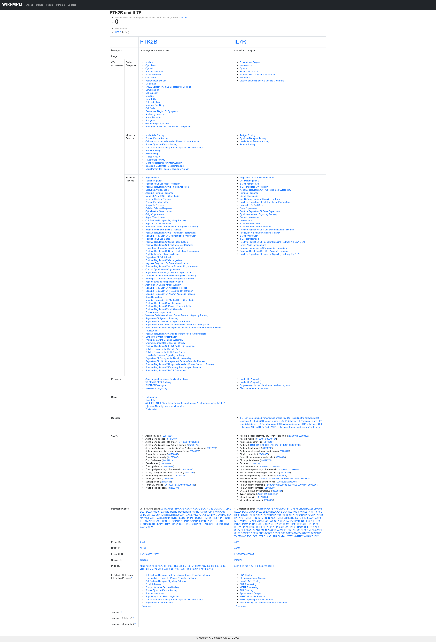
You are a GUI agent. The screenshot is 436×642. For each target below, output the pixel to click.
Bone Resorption (153, 296)
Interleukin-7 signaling (250, 379)
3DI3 (242, 566)
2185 (142, 542)
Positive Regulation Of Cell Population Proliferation (170, 232)
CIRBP (286, 508)
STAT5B (306, 533)
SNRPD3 (311, 530)
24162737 (184, 441)
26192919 (168, 460)
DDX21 (309, 508)
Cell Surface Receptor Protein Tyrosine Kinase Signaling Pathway (177, 575)
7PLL (197, 569)
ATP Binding (151, 153)
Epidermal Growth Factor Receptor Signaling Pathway (171, 226)
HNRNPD (296, 514)
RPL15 (300, 524)
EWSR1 (187, 511)
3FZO (161, 566)
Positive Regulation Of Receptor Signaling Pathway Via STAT (270, 254)
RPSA (292, 527)
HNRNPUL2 (281, 517)
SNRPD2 (301, 530)
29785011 (293, 435)
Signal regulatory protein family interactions (166, 379)
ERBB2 (171, 511)
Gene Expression (248, 208)
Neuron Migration (153, 180)
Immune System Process (158, 199)
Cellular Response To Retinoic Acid (162, 349)
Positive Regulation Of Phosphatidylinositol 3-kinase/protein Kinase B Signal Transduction (183, 329)
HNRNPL (238, 517)
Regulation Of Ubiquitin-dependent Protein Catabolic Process (175, 361)
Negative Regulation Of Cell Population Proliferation (170, 235)
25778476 (193, 444)
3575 (236, 542)
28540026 (194, 451)
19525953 (284, 478)
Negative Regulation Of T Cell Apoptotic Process (264, 251)
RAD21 (278, 524)
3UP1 (247, 566)
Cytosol (149, 68)
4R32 (154, 569)
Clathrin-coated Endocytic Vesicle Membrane (262, 80)
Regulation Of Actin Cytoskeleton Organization (168, 272)
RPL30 (245, 527)
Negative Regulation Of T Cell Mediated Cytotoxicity (265, 189)
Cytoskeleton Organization (158, 211)
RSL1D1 (308, 527)
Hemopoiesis (246, 220)
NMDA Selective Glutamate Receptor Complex (168, 86)
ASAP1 (188, 508)
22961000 (270, 487)
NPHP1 (189, 517)
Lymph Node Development (253, 244)
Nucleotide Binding (154, 135)
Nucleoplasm (246, 65)
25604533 (180, 484)
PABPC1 (281, 520)
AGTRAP (261, 508)
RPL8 (271, 527)
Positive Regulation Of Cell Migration (163, 260)
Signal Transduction (155, 217)
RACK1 (271, 524)
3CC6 (148, 566)
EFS (157, 511)
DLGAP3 (150, 511)
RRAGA (299, 527)
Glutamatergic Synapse (157, 123)
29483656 (166, 481)
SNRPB (283, 530)
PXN (203, 520)
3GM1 (191, 566)
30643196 (292, 484)
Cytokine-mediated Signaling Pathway (258, 214)
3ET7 (154, 566)
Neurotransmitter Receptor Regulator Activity (167, 168)
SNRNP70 (266, 530)
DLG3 (228, 508)
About (29, 4)
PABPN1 (299, 520)
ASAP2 (196, 508)
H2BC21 (244, 514)
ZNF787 (315, 536)
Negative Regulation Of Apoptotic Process (166, 287)
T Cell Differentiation (250, 223)
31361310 (261, 438)
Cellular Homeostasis (250, 217)
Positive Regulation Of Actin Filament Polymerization (171, 266)
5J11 (253, 566)
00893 (237, 548)
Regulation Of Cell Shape (157, 238)
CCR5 (217, 508)
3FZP (167, 566)
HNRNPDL (306, 514)
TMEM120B (240, 536)
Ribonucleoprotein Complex (253, 578)
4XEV (174, 569)
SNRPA (275, 530)
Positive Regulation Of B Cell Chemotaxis (166, 370)
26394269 (272, 484)
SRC (191, 524)
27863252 (264, 466)
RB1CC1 (218, 520)
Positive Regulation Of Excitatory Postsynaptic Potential (173, 367)
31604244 (264, 478)
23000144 (302, 484)
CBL (211, 508)
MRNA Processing (249, 587)
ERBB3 (179, 511)
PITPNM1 (225, 517)
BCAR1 (204, 508)
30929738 (295, 444)
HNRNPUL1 (269, 517)
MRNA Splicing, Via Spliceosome (256, 599)
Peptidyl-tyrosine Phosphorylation (161, 254)
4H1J (142, 569)
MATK (160, 517)
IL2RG (291, 517)
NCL (266, 520)
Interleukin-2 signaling (156, 388)
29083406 (303, 435)
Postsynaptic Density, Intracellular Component (168, 126)
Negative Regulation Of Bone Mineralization (166, 263)
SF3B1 (256, 530)
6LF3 (192, 569)
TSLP (262, 536)
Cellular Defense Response (158, 208)
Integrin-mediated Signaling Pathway (163, 229)
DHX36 (251, 511)
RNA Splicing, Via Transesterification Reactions (263, 602)
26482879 (263, 454)
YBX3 (290, 536)
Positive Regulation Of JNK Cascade (163, 309)
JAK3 (195, 514)
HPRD (118, 32)
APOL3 (279, 508)
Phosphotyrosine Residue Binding (162, 587)
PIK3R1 (216, 517)
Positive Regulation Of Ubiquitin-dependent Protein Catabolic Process (179, 364)
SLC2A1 (168, 524)
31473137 (172, 438)
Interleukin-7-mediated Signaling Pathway (260, 232)
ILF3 (306, 517)
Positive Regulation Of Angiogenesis (163, 303)
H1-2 (319, 511)
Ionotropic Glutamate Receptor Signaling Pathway (169, 278)
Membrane (150, 83)
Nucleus (149, 62)
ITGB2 (169, 514)
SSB (283, 533)
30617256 (194, 441)
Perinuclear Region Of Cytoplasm (161, 111)
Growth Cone (151, 99)
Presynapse (151, 120)
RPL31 (252, 527)
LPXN (214, 514)
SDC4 (237, 530)
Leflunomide (151, 396)
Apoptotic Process (154, 205)
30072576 (266, 460)
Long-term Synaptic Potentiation (161, 336)
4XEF (161, 569)
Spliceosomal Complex (251, 593)
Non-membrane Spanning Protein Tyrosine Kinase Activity (174, 147)
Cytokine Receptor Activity (253, 138)
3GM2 (198, 566)
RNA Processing (248, 584)
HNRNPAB (275, 514)
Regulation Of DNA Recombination (257, 177)
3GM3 (205, 566)
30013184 (271, 438)
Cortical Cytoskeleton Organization (162, 269)
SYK (211, 524)
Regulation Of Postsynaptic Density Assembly (168, 358)
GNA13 (221, 511)
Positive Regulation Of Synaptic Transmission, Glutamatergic (175, 333)
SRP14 (254, 533)
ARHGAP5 (179, 508)
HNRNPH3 (317, 514)
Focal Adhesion (153, 74)
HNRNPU (258, 517)
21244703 (274, 478)
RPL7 (265, 527)
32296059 (264, 444)
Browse (39, 4)
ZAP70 (149, 527)
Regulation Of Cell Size (251, 205)
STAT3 (205, 524)
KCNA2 (202, 514)
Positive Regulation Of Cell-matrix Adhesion (167, 186)
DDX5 (245, 511)
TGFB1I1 (218, 524)
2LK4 (142, 566)
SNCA (175, 524)
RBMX (293, 524)
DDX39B (318, 508)
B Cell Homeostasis (249, 183)
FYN (215, 511)
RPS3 (285, 527)
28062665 (313, 484)
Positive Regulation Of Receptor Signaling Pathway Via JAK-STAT (272, 241)
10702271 (186, 17)
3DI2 (236, 566)
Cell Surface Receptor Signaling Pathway (165, 220)
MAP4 (253, 520)
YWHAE (298, 536)
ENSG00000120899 (149, 554)
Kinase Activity (152, 156)
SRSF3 (268, 533)
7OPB (271, 566)
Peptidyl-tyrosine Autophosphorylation (164, 281)
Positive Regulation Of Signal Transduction (166, 241)
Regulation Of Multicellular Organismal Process (168, 321)
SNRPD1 (292, 530)
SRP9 (261, 533)
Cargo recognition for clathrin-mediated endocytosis (265, 385)
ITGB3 (176, 514)
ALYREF (271, 508)
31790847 (173, 454)
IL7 (296, 517)
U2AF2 (276, 536)
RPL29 (237, 527)
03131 (143, 548)
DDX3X (238, 511)
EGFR (163, 511)
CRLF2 (302, 508)
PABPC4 (290, 520)
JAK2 (189, 514)
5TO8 (180, 569)
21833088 (294, 478)
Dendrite (149, 95)
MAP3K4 (226, 514)
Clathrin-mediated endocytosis (255, 388)
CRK (222, 508)
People (49, 4)
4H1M (149, 569)
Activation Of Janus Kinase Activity (163, 284)
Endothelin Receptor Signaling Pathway (164, 355)
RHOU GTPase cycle (155, 385)
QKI (265, 524)
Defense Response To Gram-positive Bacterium (263, 247)
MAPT (153, 517)
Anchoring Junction (154, 114)
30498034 (170, 484)
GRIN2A (151, 514)
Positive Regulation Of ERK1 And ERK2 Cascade (169, 345)
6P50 (259, 566)
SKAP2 (159, 524)
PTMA (245, 524)
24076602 (304, 478)
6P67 (264, 566)
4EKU (223, 566)
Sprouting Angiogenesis (157, 189)
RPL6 (259, 527)
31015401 (285, 472)
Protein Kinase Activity (156, 138)
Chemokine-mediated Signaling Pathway (165, 342)
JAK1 (183, 514)
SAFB (316, 527)
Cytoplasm (150, 65)
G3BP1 (306, 511)
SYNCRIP (316, 533)
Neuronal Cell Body (154, 105)
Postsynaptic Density (156, 80)
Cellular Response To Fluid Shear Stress (165, 352)
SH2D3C (144, 524)
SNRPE (320, 530)
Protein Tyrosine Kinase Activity (161, 144)
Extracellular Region (250, 62)
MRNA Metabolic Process (252, 596)
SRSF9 (276, 533)
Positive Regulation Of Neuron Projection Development (172, 251)
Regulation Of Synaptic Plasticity (161, 318)
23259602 (165, 463)
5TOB (186, 569)
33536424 (277, 490)
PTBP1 (316, 520)
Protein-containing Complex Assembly (164, 339)
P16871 (238, 560)
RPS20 (278, 527)
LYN (220, 514)
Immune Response (249, 192)
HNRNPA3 (264, 514)
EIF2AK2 (267, 511)
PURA (252, 524)
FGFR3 (203, 511)
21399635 (282, 484)
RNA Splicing (246, 590)
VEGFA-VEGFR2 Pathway (158, 382)
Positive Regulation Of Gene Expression (260, 211)
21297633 (263, 496)
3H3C (211, 566)
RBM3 (286, 524)
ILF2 (301, 517)
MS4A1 (260, 520)
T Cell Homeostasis (249, 238)
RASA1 (210, 520)
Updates (72, 4)
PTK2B (148, 41)
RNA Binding (246, 575)
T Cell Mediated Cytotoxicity (254, 186)
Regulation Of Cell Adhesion (159, 257)
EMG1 (284, 511)
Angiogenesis (152, 177)
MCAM (166, 517)
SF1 (243, 530)
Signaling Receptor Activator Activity (163, 162)
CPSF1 (294, 508)
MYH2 (174, 517)
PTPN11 (179, 520)
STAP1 (197, 524)
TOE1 (249, 536)
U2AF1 (269, 536)
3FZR (173, 566)
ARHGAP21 (167, 508)
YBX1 (283, 536)
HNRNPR (248, 517)
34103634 (254, 444)
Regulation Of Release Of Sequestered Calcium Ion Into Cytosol (177, 324)
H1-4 (236, 514)
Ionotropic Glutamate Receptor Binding (164, 165)
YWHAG (306, 536)
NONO (272, 520)
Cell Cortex (150, 77)
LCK (208, 514)
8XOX (204, 569)
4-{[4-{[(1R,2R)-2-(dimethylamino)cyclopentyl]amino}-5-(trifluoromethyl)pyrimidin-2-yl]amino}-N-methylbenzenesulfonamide (185, 404)
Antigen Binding (247, 135)
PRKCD (164, 520)
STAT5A (297, 533)
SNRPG (246, 533)
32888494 (168, 466)
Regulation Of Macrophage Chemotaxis (164, 247)
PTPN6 (196, 520)
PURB (259, 524)
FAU (290, 511)
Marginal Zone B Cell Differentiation (162, 195)
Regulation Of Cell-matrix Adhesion (162, 183)
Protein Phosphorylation (157, 202)
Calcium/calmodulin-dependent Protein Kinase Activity (172, 141)
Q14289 (144, 560)
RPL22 (315, 524)
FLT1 (209, 511)
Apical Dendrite (152, 117)
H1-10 (314, 511)
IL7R (240, 41)
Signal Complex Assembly (158, 223)
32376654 (167, 435)
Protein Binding (152, 150)
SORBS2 (183, 524)
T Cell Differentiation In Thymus (255, 226)
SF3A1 (249, 530)
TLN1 (226, 524)
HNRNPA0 (253, 514)
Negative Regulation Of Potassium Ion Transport (169, 290)
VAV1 (142, 527)
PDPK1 (207, 517)
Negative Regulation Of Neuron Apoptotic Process (170, 293)
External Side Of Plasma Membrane (257, 74)
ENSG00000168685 (244, 554)
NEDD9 (181, 517)
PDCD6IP (198, 517)
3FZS (179, 566)
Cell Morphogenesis (249, 180)
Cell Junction (151, 92)
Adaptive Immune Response (159, 192)
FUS (295, 511)
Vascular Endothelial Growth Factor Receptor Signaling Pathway (177, 315)
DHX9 (259, 511)
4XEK (167, 569)
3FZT (185, 566)
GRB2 (143, 514)
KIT (236, 520)
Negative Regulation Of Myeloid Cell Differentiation (170, 300)
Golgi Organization (154, 214)
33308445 (190, 484)
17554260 (272, 493)
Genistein (150, 400)
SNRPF (238, 533)
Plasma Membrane (154, 71)
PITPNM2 (145, 520)
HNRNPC (286, 514)
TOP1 (256, 536)
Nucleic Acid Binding (250, 581)
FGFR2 (195, 511)
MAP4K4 (144, 517)
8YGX (210, 569)
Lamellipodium (152, 89)
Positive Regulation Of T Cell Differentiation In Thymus (267, 229)
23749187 (269, 441)
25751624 (262, 493)
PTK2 (172, 520)
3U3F (217, 566)
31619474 (274, 444)
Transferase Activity (155, 159)
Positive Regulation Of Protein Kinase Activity (168, 306)
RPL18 (307, 524)
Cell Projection (152, 102)
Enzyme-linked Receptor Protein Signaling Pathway (170, 578)
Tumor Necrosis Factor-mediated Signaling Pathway (170, 275)
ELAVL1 (276, 511)
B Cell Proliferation (249, 235)
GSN (157, 514)
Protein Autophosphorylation (159, 312)
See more (146, 606)
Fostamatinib (151, 409)
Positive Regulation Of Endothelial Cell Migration (169, 244)
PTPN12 (188, 520)
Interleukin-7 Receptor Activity (255, 141)
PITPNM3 (155, 520)
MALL (246, 520)
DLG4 (142, 511)
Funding (60, 4)
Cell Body (150, 108)
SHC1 (152, 524)
